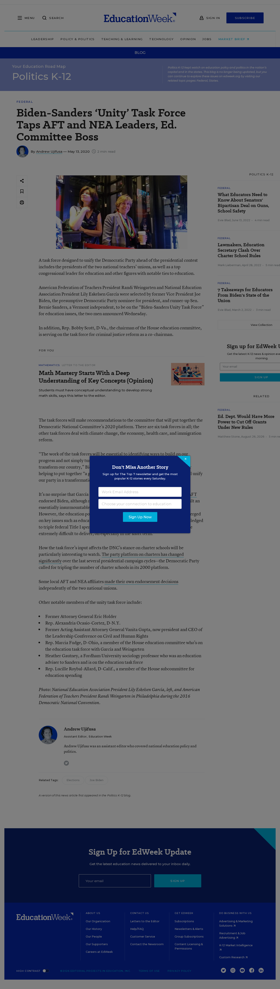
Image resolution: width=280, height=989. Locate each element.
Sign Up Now (140, 517)
